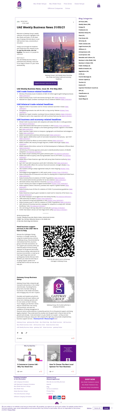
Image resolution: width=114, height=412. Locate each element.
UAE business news (39, 324)
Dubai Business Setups (21, 391)
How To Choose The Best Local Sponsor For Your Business (61, 365)
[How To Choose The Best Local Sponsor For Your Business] (61, 353)
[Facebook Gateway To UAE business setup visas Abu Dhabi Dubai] (54, 397)
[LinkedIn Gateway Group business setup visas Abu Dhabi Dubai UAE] (59, 397)
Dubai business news (52, 324)
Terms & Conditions (52, 389)
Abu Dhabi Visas (19, 388)
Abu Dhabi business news (24, 324)
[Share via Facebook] (18, 333)
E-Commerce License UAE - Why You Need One (28, 365)
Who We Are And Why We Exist (56, 382)
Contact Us (50, 393)
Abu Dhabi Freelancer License (90, 382)
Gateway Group (21, 322)
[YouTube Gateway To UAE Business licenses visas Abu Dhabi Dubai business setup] (63, 397)
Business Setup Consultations (90, 387)
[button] (40, 4)
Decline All (97, 408)
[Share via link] (26, 333)
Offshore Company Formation (23, 396)
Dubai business (47, 327)
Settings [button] (89, 408)
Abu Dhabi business (56, 322)
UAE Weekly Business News (25, 327)
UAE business (67, 322)
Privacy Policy (51, 391)
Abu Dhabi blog (44, 322)
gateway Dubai (57, 327)
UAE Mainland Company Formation (24, 384)
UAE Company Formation (21, 382)
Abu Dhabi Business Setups (22, 386)
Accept (106, 408)
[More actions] (73, 22)
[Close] (112, 408)
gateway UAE (38, 327)
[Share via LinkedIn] (22, 333)
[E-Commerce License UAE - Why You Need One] (29, 353)
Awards (49, 384)
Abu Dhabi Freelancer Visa (90, 385)
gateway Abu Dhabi (33, 322)
